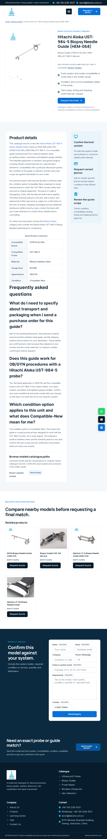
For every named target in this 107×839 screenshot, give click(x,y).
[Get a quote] (101, 427)
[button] (69, 11)
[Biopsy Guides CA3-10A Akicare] (53, 538)
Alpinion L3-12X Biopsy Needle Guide (17, 603)
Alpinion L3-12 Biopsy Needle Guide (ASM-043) (86, 554)
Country (56, 702)
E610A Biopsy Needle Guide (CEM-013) (19, 554)
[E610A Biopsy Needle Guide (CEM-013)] (20, 538)
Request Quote (17, 565)
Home (7, 22)
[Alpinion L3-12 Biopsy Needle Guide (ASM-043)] (86, 538)
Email (77, 645)
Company (56, 655)
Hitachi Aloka (35, 473)
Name (55, 645)
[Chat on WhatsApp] (101, 411)
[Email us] (101, 419)
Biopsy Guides (17, 22)
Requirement (58, 675)
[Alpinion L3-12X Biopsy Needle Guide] (20, 587)
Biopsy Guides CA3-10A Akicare (50, 554)
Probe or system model (62, 665)
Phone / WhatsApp (83, 655)
